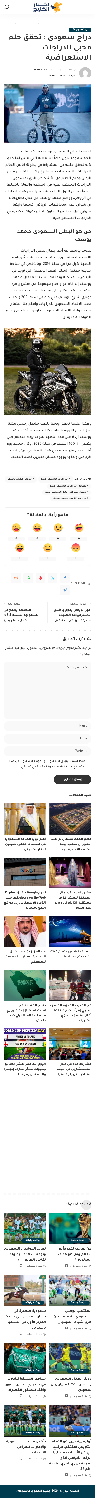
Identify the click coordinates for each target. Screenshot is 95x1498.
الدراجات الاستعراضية (54, 479)
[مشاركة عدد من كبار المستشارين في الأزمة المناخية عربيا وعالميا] (70, 1044)
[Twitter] (52, 578)
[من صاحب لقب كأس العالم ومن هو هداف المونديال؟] (70, 1228)
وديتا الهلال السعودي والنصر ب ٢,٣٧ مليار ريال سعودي (71, 1384)
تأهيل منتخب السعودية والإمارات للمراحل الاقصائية (26, 1447)
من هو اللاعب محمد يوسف (69, 498)
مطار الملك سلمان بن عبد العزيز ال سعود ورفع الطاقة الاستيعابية (71, 844)
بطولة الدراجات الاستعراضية (68, 486)
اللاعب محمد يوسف (20, 479)
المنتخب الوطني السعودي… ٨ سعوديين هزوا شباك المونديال (72, 1316)
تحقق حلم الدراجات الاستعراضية (65, 492)
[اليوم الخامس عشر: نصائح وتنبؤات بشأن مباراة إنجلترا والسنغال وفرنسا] (25, 1044)
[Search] (7, 7)
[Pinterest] (40, 578)
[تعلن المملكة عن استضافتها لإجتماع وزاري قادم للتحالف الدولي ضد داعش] (25, 985)
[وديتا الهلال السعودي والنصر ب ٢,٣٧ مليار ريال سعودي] (70, 1358)
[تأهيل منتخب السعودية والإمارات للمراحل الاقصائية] (25, 1421)
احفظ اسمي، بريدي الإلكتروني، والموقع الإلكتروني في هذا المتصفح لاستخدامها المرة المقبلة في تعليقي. (48, 764)
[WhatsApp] (28, 578)
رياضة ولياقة (80, 29)
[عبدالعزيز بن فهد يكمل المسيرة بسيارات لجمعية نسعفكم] (25, 931)
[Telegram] (65, 590)
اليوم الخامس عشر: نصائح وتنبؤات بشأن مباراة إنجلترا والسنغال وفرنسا (25, 1069)
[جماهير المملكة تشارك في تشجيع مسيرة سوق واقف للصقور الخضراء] (25, 1358)
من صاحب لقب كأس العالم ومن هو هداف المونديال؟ (74, 1254)
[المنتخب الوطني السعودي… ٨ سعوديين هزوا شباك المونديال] (70, 1291)
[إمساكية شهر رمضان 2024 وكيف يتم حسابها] (70, 931)
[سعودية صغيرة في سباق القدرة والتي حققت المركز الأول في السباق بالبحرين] (25, 1291)
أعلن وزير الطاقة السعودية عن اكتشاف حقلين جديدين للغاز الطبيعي (25, 844)
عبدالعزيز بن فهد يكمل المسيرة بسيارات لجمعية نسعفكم (26, 957)
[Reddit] (16, 578)
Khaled (38, 70)
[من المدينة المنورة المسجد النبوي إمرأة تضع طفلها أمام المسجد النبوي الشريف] (70, 985)
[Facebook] (65, 578)
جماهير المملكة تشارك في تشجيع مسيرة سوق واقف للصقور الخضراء (25, 1384)
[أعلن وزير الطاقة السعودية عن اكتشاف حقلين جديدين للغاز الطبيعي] (25, 819)
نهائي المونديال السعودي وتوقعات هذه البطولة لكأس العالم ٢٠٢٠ (25, 1254)
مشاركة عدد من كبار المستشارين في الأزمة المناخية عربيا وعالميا (74, 1069)
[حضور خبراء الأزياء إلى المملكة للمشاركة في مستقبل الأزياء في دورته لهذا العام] (70, 872)
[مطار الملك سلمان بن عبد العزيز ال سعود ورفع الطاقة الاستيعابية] (70, 819)
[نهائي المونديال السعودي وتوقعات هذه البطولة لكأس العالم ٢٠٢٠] (25, 1228)
